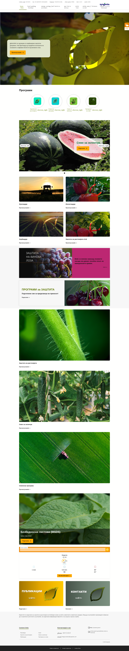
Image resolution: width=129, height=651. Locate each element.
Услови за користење (66, 648)
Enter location (24, 547)
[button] (18, 52)
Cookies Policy (78, 648)
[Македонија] (105, 4)
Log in (79, 2)
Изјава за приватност (54, 648)
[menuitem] (23, 7)
